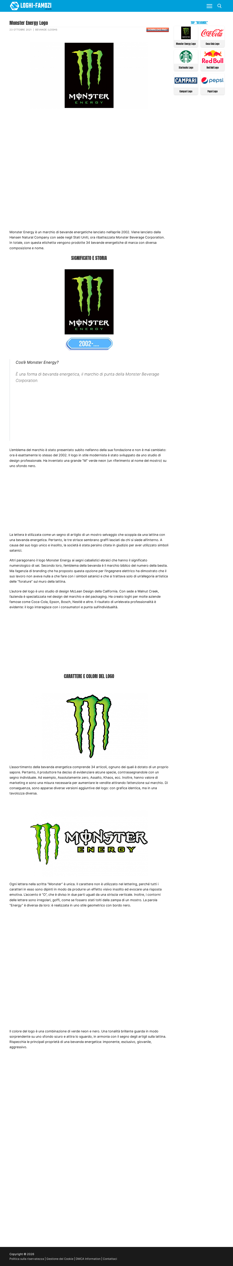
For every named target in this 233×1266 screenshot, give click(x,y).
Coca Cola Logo (212, 44)
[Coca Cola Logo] (212, 38)
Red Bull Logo (213, 67)
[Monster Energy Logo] (186, 38)
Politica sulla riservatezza (26, 1259)
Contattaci (110, 1259)
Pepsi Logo (213, 91)
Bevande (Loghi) (46, 29)
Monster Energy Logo (186, 44)
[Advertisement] (88, 140)
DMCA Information (88, 1259)
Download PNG (157, 29)
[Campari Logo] (186, 86)
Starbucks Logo (186, 67)
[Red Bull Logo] (212, 62)
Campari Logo (185, 91)
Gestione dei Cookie (59, 1259)
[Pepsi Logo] (212, 86)
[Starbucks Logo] (186, 62)
